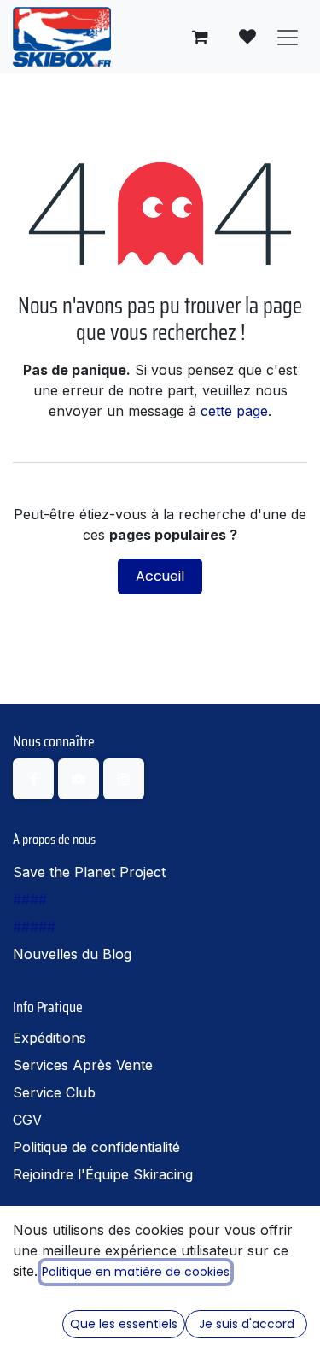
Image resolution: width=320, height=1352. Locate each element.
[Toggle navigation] (287, 36)
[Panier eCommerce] (199, 36)
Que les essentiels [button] (123, 1323)
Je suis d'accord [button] (246, 1323)
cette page (234, 410)
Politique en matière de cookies (136, 1271)
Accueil (160, 576)
